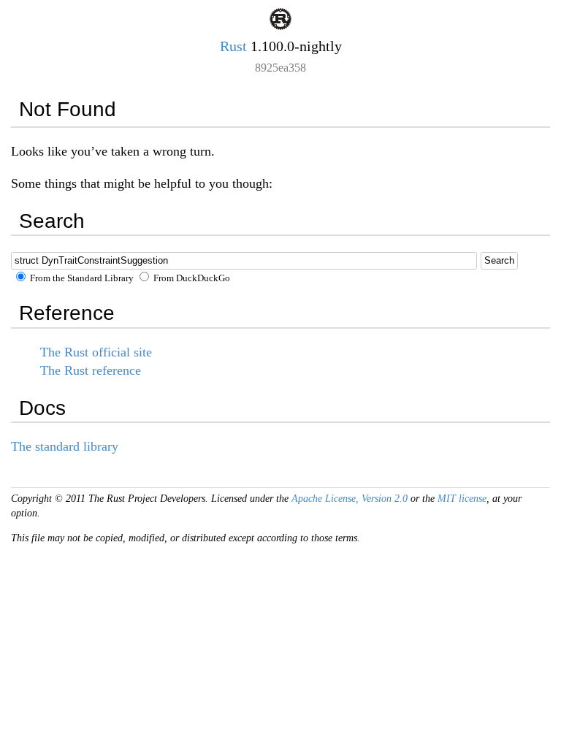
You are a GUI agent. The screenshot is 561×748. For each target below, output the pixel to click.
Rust (233, 46)
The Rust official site (96, 352)
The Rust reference (90, 370)
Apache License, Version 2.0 (349, 498)
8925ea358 (280, 67)
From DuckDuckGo (190, 278)
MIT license (462, 498)
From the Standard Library (81, 278)
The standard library (64, 446)
